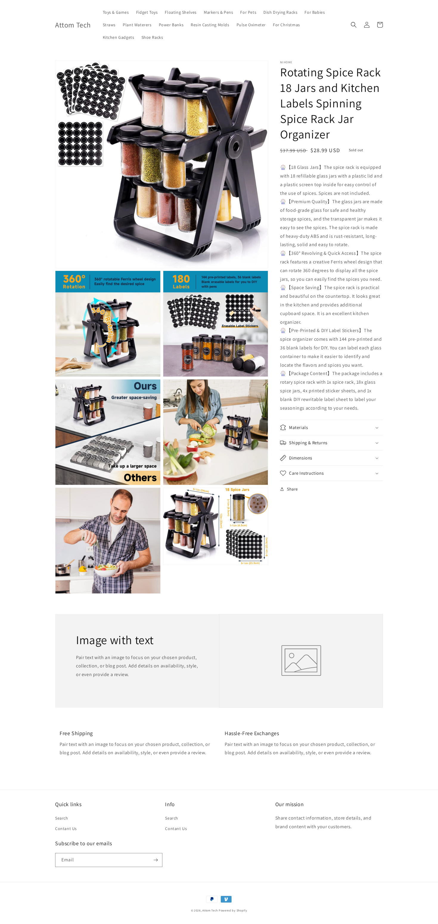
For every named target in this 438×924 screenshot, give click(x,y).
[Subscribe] (155, 860)
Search (61, 818)
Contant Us (66, 828)
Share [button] (292, 489)
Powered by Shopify (233, 910)
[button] (353, 24)
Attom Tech (210, 910)
